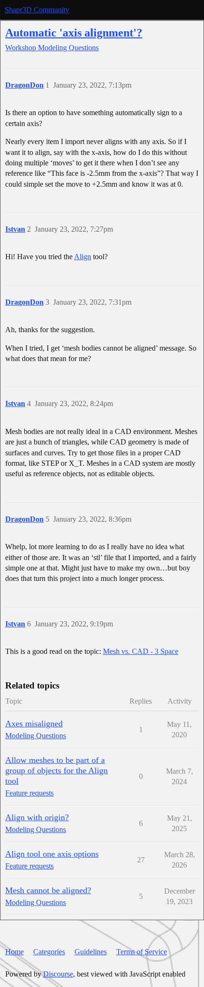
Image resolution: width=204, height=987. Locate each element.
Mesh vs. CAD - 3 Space (140, 651)
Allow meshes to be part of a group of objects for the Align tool (56, 770)
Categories (49, 952)
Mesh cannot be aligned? (48, 890)
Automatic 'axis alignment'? (73, 32)
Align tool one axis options (52, 854)
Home (14, 952)
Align (82, 257)
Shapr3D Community (37, 10)
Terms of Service (141, 952)
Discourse (58, 974)
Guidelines (90, 952)
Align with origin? (37, 817)
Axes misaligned (34, 723)
